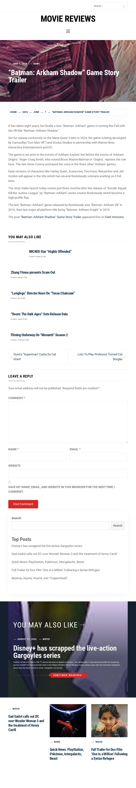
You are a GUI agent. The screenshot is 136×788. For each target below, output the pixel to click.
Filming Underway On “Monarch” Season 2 (39, 335)
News (37, 63)
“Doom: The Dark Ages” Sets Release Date (39, 314)
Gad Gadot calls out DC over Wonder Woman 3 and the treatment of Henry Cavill (64, 554)
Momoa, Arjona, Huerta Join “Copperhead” (40, 578)
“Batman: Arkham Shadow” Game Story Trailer (51, 217)
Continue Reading (67, 675)
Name (13, 449)
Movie (46, 639)
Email (75, 449)
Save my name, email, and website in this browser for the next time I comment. (61, 489)
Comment (16, 398)
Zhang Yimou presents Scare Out (33, 272)
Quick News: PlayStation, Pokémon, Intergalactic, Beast (48, 562)
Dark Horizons (114, 217)
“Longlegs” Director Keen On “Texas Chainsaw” (43, 293)
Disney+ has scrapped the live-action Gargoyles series (47, 546)
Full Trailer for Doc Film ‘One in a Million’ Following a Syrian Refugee (56, 570)
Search (16, 518)
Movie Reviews (68, 19)
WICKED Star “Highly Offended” (50, 251)
